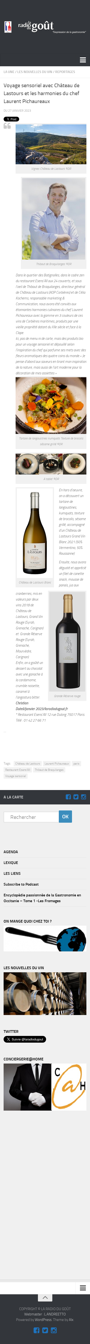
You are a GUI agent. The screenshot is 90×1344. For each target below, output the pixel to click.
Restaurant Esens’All (17, 770)
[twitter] (76, 797)
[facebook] (68, 797)
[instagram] (83, 797)
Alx (71, 1320)
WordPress (43, 1320)
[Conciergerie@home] (45, 1109)
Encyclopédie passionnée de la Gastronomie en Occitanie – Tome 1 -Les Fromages (42, 898)
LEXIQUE (11, 862)
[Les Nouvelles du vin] (45, 1014)
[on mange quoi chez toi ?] (45, 950)
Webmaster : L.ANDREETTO (45, 1314)
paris (76, 763)
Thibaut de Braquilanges (49, 770)
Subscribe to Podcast (21, 884)
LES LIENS (12, 873)
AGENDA (11, 852)
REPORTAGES (65, 72)
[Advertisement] (47, 742)
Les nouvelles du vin (34, 72)
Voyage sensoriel (15, 776)
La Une (9, 72)
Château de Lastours (27, 763)
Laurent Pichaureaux (57, 763)
